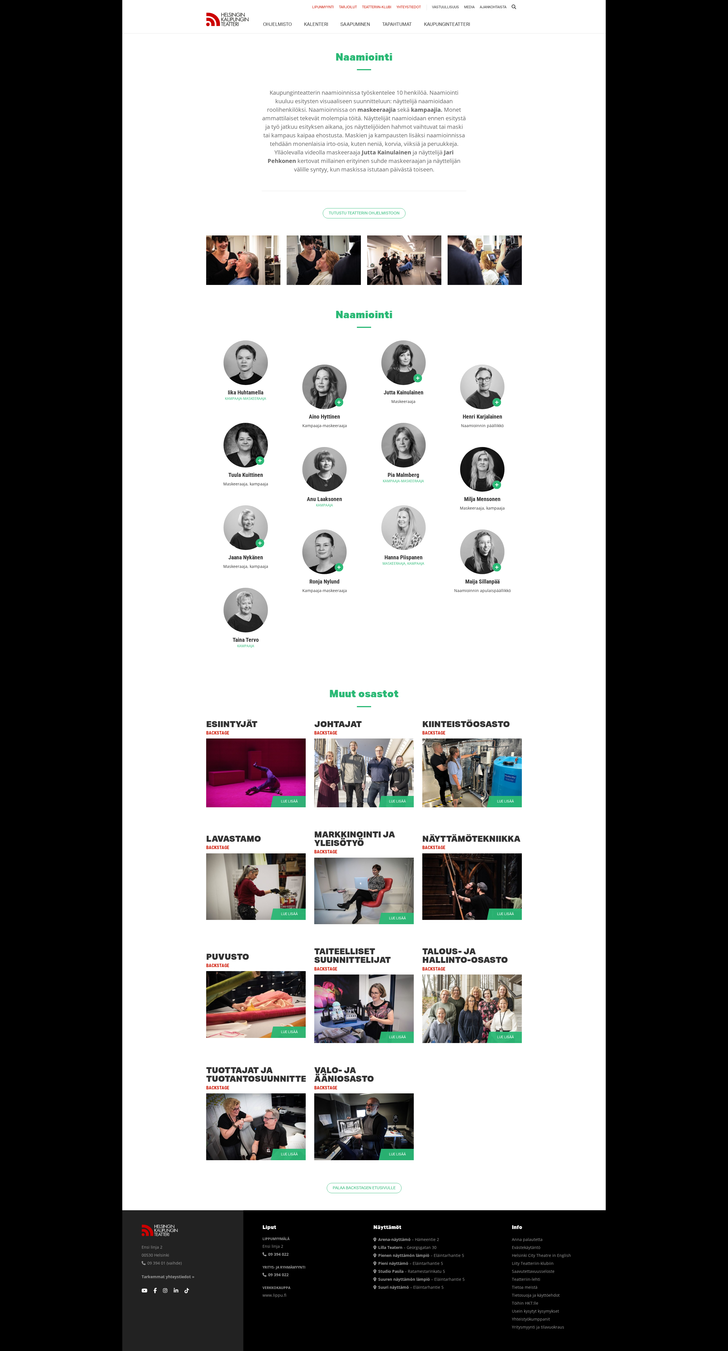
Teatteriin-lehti (526, 1279)
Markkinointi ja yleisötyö (354, 838)
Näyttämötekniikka (471, 838)
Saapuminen (355, 25)
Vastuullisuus (445, 7)
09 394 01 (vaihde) (164, 1263)
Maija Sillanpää (482, 581)
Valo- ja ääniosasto (344, 1074)
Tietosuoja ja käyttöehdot (536, 1295)
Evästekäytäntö (526, 1247)
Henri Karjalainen (482, 416)
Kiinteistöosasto (466, 724)
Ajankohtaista (493, 7)
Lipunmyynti (323, 7)
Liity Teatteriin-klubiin (533, 1263)
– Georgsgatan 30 (407, 1247)
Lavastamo (233, 838)
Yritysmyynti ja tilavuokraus (538, 1327)
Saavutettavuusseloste (533, 1271)
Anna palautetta (527, 1239)
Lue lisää (256, 772)
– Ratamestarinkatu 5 (411, 1271)
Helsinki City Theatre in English (541, 1255)
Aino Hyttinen (324, 416)
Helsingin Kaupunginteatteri (227, 19)
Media (469, 7)
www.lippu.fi (274, 1295)
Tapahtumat (397, 25)
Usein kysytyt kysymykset (535, 1311)
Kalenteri (316, 25)
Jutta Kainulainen (403, 392)
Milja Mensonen (482, 499)
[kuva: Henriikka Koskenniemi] (243, 260)
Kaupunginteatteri (447, 25)
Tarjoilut (348, 7)
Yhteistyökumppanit (531, 1319)
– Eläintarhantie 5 (421, 1255)
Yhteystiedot (408, 7)
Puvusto (227, 956)
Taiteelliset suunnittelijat (352, 955)
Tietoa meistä (524, 1287)
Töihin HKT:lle (525, 1303)
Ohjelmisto (277, 25)
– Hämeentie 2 (408, 1239)
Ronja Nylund (324, 581)
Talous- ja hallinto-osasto (465, 955)
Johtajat (338, 724)
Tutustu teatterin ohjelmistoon (364, 213)
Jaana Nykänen (245, 557)
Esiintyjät (231, 724)
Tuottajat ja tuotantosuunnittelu (262, 1074)
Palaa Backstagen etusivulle (364, 1188)
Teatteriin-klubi (376, 7)
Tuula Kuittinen (245, 474)
